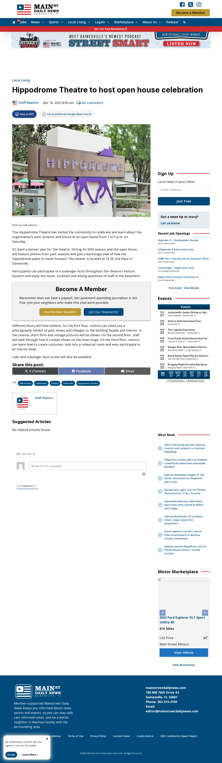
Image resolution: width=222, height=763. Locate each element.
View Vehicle (183, 652)
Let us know (170, 223)
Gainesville (68, 383)
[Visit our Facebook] (182, 4)
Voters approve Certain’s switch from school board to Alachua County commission (183, 535)
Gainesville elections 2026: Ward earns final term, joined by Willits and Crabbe (183, 505)
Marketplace (124, 22)
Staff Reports (29, 102)
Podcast (172, 22)
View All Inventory (184, 665)
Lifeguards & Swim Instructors (176, 249)
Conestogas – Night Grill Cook (176, 267)
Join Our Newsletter (103, 312)
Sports (54, 22)
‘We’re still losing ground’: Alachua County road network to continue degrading (184, 448)
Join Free (184, 201)
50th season (25, 383)
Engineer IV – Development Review (178, 240)
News (35, 22)
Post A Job (175, 288)
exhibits (55, 383)
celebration (41, 383)
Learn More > (30, 754)
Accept (11, 754)
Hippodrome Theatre (88, 383)
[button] (163, 613)
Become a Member (190, 13)
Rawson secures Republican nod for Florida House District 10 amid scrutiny (185, 550)
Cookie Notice (145, 736)
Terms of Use (75, 736)
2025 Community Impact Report (179, 736)
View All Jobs (191, 288)
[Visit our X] (190, 4)
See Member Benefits (60, 312)
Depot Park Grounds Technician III (178, 277)
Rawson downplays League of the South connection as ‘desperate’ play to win (184, 478)
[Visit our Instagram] (199, 4)
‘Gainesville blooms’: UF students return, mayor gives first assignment (183, 520)
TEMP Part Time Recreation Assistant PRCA (183, 258)
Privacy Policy (98, 736)
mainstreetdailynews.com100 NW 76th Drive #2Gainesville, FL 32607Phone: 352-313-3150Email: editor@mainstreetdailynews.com (172, 699)
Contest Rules (121, 736)
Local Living (77, 22)
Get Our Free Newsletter (109, 29)
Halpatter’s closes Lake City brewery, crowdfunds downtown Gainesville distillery (186, 463)
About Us (150, 22)
